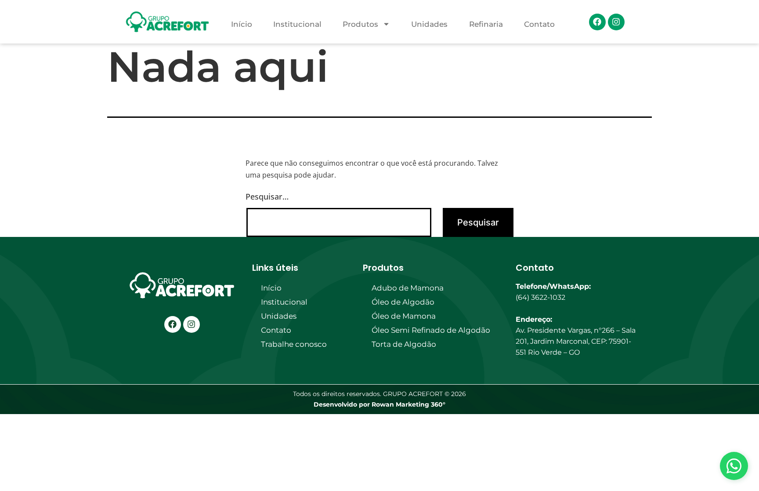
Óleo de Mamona (404, 316)
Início (241, 24)
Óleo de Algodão (403, 302)
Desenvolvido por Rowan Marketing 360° (379, 404)
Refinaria (486, 24)
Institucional (297, 24)
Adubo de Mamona (408, 288)
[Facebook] (597, 22)
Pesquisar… (267, 196)
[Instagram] (616, 22)
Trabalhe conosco (294, 344)
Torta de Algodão (404, 344)
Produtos (360, 24)
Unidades (429, 24)
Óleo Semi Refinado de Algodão (431, 330)
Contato (539, 24)
